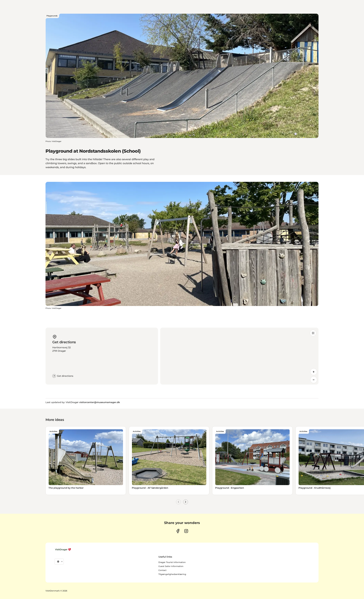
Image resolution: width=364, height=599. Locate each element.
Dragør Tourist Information (172, 562)
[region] (239, 356)
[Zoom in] (313, 371)
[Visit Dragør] (63, 549)
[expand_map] (313, 333)
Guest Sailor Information (170, 566)
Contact (162, 570)
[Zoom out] (313, 379)
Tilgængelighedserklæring (172, 574)
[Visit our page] (177, 531)
